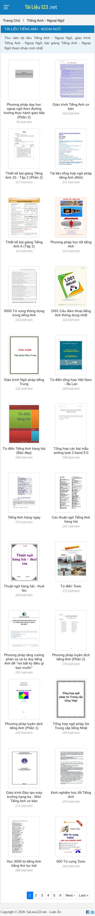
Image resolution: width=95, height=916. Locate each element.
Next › (70, 895)
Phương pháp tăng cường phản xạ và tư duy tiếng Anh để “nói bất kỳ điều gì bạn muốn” (24, 661)
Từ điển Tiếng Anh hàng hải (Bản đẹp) (24, 451)
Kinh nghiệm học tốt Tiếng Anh (71, 795)
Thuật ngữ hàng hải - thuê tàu (24, 588)
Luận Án (55, 912)
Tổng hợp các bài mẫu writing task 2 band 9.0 (71, 451)
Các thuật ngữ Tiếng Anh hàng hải (71, 519)
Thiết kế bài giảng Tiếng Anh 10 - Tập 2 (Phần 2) (24, 175)
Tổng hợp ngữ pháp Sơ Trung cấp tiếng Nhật (71, 726)
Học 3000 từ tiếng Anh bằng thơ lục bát (24, 863)
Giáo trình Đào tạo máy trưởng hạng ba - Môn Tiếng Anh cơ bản (24, 797)
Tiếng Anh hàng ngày (24, 517)
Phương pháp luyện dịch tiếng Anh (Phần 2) (71, 657)
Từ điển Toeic (70, 586)
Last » (83, 895)
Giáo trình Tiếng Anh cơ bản (71, 106)
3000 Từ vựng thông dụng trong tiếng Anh (24, 313)
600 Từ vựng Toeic (71, 861)
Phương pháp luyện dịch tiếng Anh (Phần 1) (24, 726)
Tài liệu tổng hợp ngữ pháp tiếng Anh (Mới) (71, 175)
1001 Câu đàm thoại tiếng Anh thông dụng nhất (71, 313)
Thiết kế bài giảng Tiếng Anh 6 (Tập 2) (24, 244)
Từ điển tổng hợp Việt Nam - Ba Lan (71, 382)
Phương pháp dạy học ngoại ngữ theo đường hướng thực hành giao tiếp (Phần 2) (24, 110)
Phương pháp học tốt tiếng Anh (71, 244)
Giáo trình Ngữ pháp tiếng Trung (24, 382)
